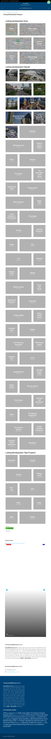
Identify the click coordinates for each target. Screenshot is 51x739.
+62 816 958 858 (25, 3)
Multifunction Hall (9, 721)
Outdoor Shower (25, 721)
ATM (4, 713)
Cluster (23, 715)
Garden (40, 717)
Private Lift (42, 721)
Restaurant (7, 722)
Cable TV (29, 713)
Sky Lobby (43, 722)
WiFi (9, 726)
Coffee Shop (29, 715)
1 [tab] (22, 638)
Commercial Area (41, 715)
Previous (6, 590)
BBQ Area (21, 713)
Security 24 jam (28, 722)
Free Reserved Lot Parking (26, 717)
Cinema (14, 715)
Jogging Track (17, 719)
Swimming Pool (23, 724)
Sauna (17, 722)
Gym (45, 717)
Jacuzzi (8, 719)
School (20, 722)
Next (44, 590)
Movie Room (44, 719)
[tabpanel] (25, 590)
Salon (13, 722)
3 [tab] (26, 638)
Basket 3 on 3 (14, 713)
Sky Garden (38, 722)
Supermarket (12, 724)
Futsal (36, 717)
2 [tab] (24, 638)
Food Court (14, 717)
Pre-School (35, 721)
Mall (29, 719)
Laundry (25, 719)
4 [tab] (28, 638)
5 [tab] (29, 638)
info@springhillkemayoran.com (25, 5)
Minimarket (35, 719)
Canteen (36, 713)
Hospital (4, 719)
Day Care (6, 717)
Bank (8, 713)
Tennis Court (33, 724)
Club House (18, 715)
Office (17, 720)
